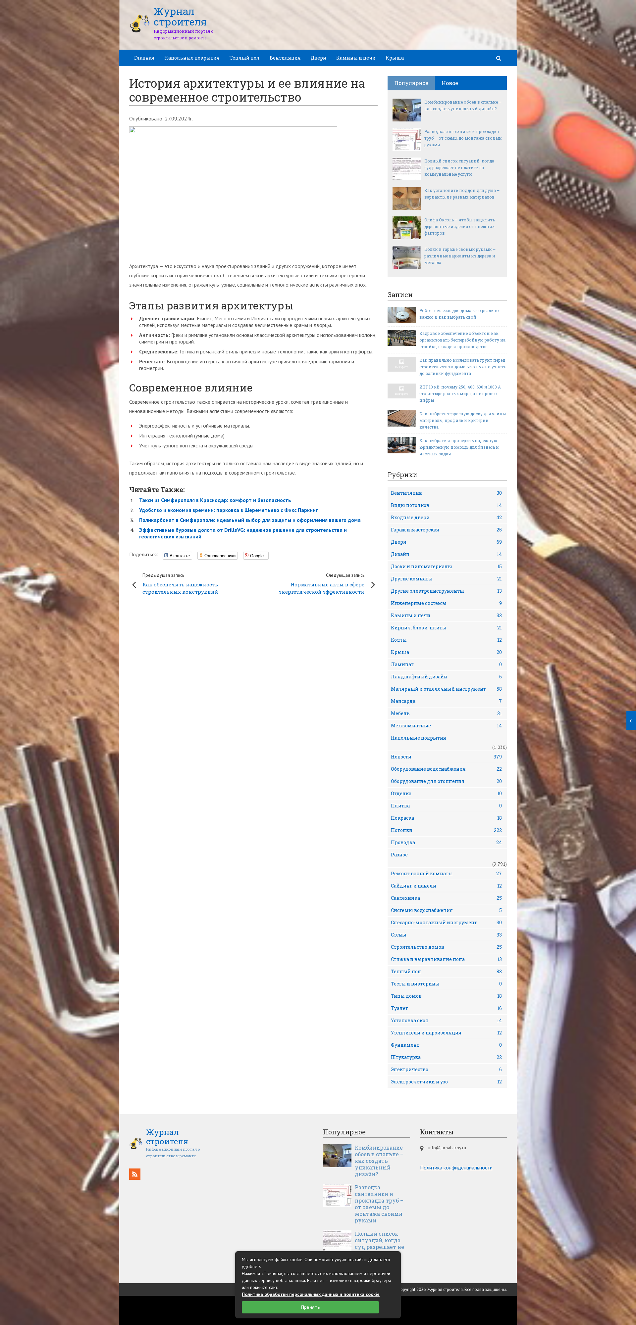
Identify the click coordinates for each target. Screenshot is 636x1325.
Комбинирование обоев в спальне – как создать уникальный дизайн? (463, 105)
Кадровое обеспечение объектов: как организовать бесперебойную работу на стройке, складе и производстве (462, 340)
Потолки (446, 830)
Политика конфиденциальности (456, 1167)
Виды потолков (446, 505)
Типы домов (446, 996)
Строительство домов (446, 947)
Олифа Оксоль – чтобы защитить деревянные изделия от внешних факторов (459, 226)
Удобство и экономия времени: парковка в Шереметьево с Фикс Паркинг (228, 510)
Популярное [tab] (411, 82)
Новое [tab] (450, 82)
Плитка (446, 805)
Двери (318, 58)
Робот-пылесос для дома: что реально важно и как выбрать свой (459, 314)
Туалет (446, 1008)
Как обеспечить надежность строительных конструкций (180, 583)
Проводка (446, 842)
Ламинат (446, 664)
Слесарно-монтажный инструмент (446, 922)
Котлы (446, 640)
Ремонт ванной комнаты (446, 873)
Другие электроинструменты (446, 591)
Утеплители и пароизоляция (446, 1032)
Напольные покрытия (192, 58)
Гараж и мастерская (446, 529)
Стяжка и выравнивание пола (446, 959)
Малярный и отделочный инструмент (446, 689)
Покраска (446, 818)
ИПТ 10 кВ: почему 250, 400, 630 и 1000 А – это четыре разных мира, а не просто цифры (461, 393)
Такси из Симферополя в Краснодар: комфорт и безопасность (215, 500)
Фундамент (446, 1045)
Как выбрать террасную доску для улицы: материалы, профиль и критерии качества (462, 420)
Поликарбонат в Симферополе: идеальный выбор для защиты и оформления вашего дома (250, 520)
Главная (144, 58)
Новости (446, 757)
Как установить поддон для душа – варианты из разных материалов (462, 194)
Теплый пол (245, 58)
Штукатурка (446, 1057)
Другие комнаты (446, 578)
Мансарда (446, 701)
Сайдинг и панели (446, 886)
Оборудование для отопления (446, 781)
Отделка (446, 793)
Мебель (446, 713)
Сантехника (446, 898)
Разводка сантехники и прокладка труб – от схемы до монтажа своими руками (463, 138)
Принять (310, 1307)
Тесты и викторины (446, 984)
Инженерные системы (446, 603)
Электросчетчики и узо (446, 1081)
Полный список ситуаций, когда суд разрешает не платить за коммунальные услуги (459, 167)
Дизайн (446, 554)
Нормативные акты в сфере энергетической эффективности (321, 583)
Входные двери (446, 517)
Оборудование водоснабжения (446, 769)
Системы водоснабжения (446, 910)
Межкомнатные (446, 725)
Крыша (395, 58)
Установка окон (446, 1020)
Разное (399, 854)
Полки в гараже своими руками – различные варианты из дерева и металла (460, 256)
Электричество (446, 1069)
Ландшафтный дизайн (446, 676)
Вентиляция (285, 58)
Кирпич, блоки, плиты (446, 627)
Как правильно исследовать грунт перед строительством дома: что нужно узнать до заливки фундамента (462, 366)
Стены (446, 935)
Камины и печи (356, 58)
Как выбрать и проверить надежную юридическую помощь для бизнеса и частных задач (459, 447)
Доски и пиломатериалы (446, 566)
